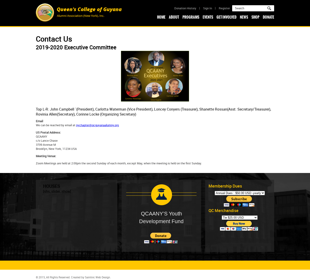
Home (161, 17)
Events (208, 17)
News (244, 17)
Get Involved (226, 17)
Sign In (207, 8)
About (174, 17)
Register (224, 8)
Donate (268, 17)
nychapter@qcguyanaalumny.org (97, 125)
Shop (255, 17)
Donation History (185, 8)
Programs (190, 17)
